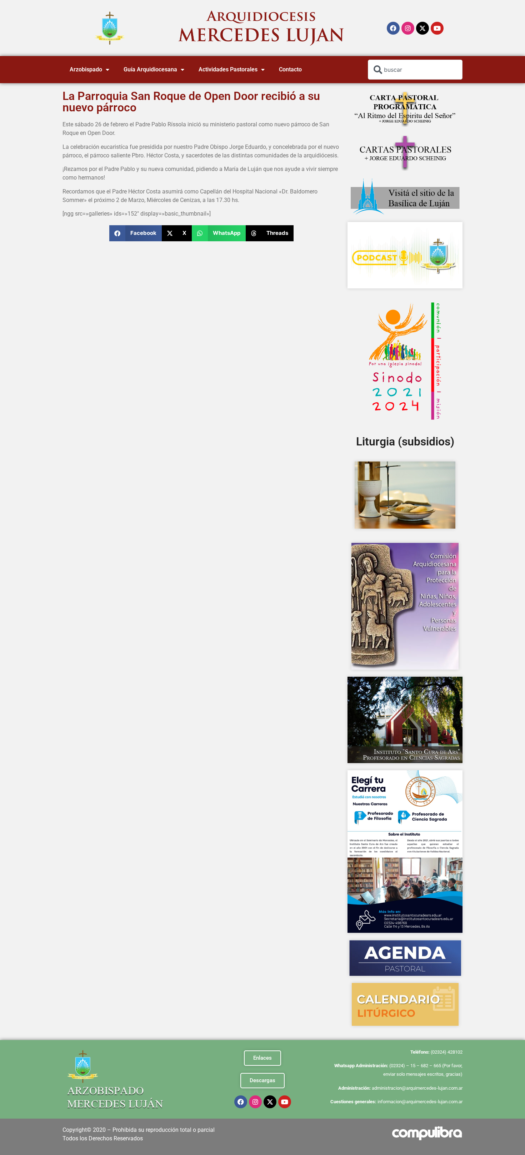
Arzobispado (86, 69)
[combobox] (415, 70)
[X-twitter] (422, 28)
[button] (135, 233)
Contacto (290, 69)
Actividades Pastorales (228, 69)
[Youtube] (437, 28)
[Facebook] (393, 28)
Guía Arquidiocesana (150, 69)
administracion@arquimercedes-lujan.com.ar (417, 1088)
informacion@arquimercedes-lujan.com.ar (420, 1101)
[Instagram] (407, 28)
